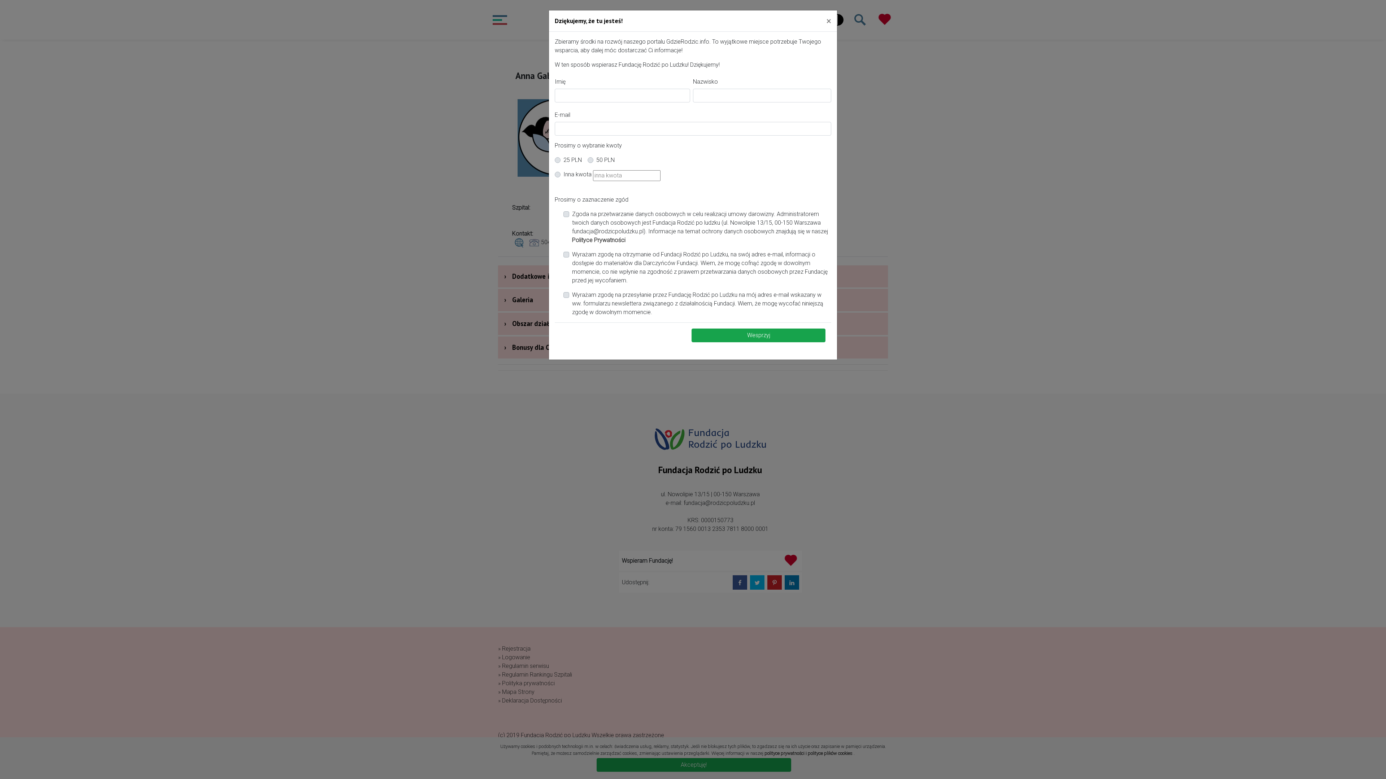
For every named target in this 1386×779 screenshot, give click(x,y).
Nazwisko (705, 81)
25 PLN (572, 160)
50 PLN (605, 160)
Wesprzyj (758, 335)
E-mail (562, 114)
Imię (560, 81)
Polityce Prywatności (599, 240)
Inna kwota (577, 174)
